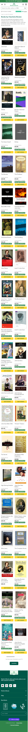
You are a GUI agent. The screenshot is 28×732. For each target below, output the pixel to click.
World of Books (12, 722)
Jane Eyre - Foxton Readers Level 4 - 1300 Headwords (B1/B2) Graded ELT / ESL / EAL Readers (6, 299)
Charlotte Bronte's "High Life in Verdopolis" (19, 580)
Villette (3, 109)
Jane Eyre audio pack (5, 393)
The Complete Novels (18, 549)
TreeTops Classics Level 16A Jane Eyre (6, 361)
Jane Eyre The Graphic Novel (5, 78)
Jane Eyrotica (18, 360)
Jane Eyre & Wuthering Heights (19, 643)
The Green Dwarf (6, 142)
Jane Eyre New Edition (18, 486)
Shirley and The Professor (18, 610)
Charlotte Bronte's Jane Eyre (19, 207)
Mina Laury (4, 548)
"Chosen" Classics (19, 423)
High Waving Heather (4, 486)
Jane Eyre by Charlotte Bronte (18, 393)
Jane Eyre (4, 46)
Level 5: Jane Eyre (19, 329)
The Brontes (4, 174)
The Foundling (18, 237)
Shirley (16, 142)
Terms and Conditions (14, 725)
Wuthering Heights (19, 77)
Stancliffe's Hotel (5, 206)
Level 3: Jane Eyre (19, 268)
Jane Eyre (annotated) (4, 580)
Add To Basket (7, 55)
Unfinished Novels (6, 237)
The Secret (4, 454)
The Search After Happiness (18, 455)
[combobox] (13, 8)
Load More (13, 663)
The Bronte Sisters (19, 299)
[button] (2, 4)
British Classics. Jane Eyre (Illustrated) (19, 517)
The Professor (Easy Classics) (6, 643)
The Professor (18, 174)
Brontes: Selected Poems (19, 110)
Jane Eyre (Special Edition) (19, 47)
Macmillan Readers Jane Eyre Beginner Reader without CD (6, 330)
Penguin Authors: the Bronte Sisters (7, 517)
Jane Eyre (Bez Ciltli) (7, 423)
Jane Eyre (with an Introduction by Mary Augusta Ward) (7, 610)
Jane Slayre (4, 268)
